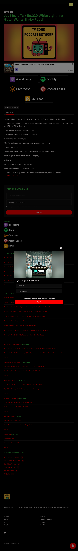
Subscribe (39, 302)
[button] (61, 248)
